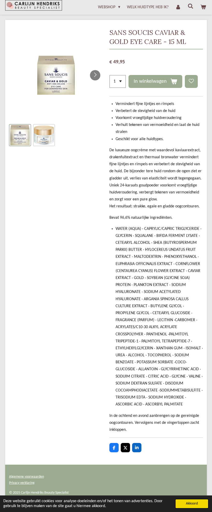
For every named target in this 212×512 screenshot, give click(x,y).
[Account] (178, 7)
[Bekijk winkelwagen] (203, 7)
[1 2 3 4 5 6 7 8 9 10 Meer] (117, 81)
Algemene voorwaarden (26, 477)
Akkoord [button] (192, 504)
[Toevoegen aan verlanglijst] (191, 81)
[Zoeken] (190, 6)
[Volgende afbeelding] (95, 75)
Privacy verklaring (22, 483)
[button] (20, 135)
